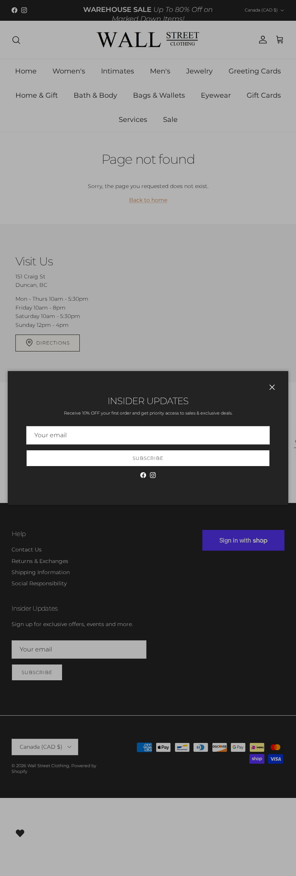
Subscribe (148, 458)
